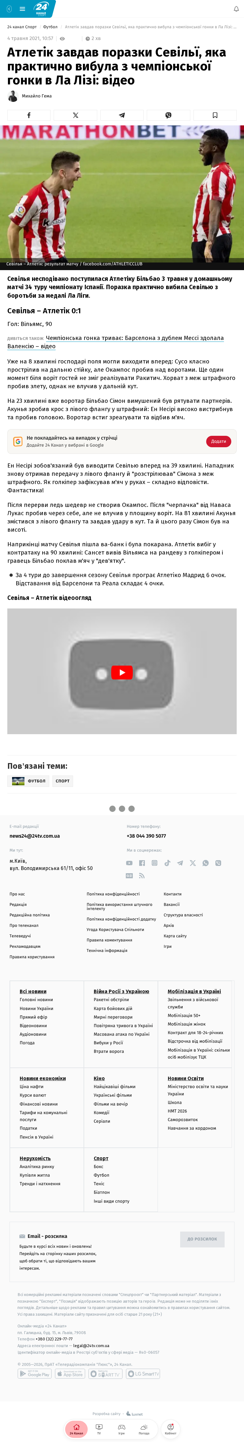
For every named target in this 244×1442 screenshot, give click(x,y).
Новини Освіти (186, 1079)
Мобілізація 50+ (184, 1015)
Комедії (101, 1112)
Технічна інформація (107, 951)
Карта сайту (175, 936)
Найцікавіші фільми (115, 1087)
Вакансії (172, 905)
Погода (27, 1043)
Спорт (101, 1158)
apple (70, 1373)
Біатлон (102, 1192)
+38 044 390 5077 (146, 836)
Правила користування (32, 957)
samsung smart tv (143, 1373)
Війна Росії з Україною (121, 992)
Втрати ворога (109, 1051)
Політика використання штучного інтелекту (119, 907)
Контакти (172, 894)
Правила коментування (109, 940)
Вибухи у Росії (108, 1043)
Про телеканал (24, 926)
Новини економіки (43, 1079)
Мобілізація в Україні (194, 992)
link (129, 862)
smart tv (105, 1373)
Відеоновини (33, 1025)
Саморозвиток (183, 1120)
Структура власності (183, 915)
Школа (175, 1102)
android (34, 1373)
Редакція (18, 905)
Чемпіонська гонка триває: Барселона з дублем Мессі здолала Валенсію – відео (115, 342)
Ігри (168, 947)
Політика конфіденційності (113, 894)
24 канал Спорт (22, 27)
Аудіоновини (33, 1034)
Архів (169, 926)
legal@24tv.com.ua (91, 1346)
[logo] (41, 8)
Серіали (102, 1121)
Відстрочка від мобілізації (195, 1041)
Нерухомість (35, 1158)
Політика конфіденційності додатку (121, 919)
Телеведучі (20, 936)
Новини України (36, 1008)
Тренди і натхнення (40, 1184)
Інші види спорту (111, 1201)
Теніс (99, 1184)
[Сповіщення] (236, 9)
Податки (28, 1128)
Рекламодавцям (25, 947)
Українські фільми (113, 1095)
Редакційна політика (30, 915)
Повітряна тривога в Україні (123, 1025)
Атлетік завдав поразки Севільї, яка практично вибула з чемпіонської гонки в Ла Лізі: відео (150, 27)
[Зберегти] (215, 115)
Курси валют (33, 1095)
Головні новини (36, 1000)
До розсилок (202, 1239)
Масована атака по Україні (122, 1034)
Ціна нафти (32, 1087)
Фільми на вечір (111, 1104)
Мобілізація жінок (187, 1024)
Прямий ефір (33, 1017)
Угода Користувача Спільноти (115, 930)
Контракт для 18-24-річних (195, 1033)
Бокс (98, 1166)
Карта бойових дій (113, 1008)
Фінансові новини (39, 1104)
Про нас (17, 894)
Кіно (99, 1079)
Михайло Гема (37, 96)
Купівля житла (35, 1175)
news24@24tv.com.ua (35, 836)
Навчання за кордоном (192, 1128)
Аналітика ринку (37, 1166)
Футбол (51, 27)
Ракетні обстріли (111, 1000)
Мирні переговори (113, 1017)
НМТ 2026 (177, 1111)
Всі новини (33, 992)
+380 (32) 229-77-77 (54, 1339)
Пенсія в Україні (36, 1137)
